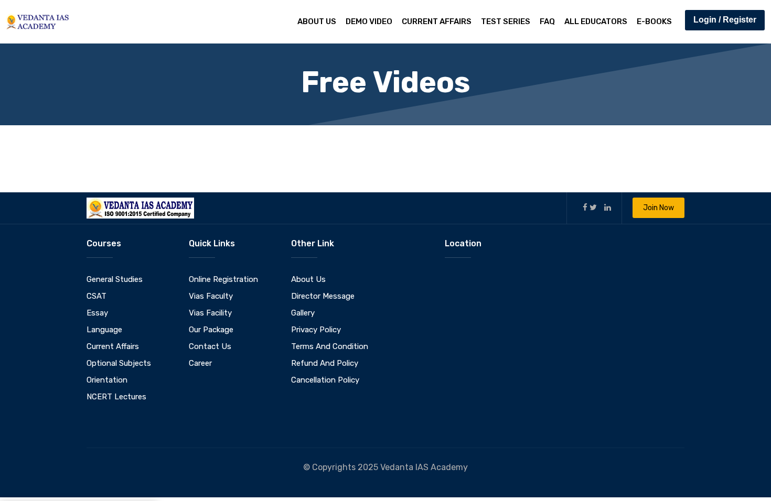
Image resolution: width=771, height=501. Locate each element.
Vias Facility (210, 313)
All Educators (595, 21)
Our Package (211, 329)
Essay (97, 313)
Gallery (303, 313)
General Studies (115, 279)
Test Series (505, 21)
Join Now (658, 207)
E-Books (654, 21)
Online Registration (223, 279)
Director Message (323, 296)
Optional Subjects (119, 363)
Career (200, 363)
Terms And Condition (329, 346)
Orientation (107, 380)
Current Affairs (437, 21)
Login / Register (724, 19)
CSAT (96, 296)
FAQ (547, 21)
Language (104, 329)
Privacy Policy (316, 329)
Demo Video (369, 21)
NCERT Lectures (116, 396)
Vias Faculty (211, 296)
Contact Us (210, 346)
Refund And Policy (324, 363)
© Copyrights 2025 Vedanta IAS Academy (385, 467)
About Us (316, 21)
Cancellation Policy (325, 380)
